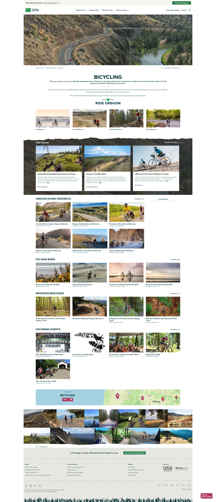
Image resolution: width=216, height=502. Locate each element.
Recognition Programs (74, 475)
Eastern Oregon (119, 252)
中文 (177, 485)
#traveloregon (43, 446)
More (48, 182)
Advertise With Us (32, 469)
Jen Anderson (139, 185)
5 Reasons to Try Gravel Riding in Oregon (152, 174)
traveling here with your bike (93, 95)
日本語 (172, 485)
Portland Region (119, 225)
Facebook (26, 486)
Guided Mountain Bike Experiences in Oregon (56, 174)
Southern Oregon (83, 225)
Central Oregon (46, 225)
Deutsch (166, 485)
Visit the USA (167, 468)
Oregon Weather (133, 472)
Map (65, 399)
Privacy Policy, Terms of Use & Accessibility (38, 475)
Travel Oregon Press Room (75, 472)
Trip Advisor (182, 468)
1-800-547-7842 (38, 491)
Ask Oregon (131, 467)
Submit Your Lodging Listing (75, 467)
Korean (183, 485)
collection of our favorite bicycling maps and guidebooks (128, 95)
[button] (206, 496)
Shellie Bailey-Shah (92, 187)
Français (159, 485)
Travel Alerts (132, 475)
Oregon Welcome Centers (136, 469)
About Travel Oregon (31, 467)
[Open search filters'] (190, 10)
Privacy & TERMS (186, 489)
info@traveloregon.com (51, 491)
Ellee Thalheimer (42, 187)
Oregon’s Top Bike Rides (96, 174)
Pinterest (39, 486)
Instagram (35, 486)
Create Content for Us (31, 472)
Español (189, 485)
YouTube (30, 486)
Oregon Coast (84, 252)
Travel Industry (71, 469)
